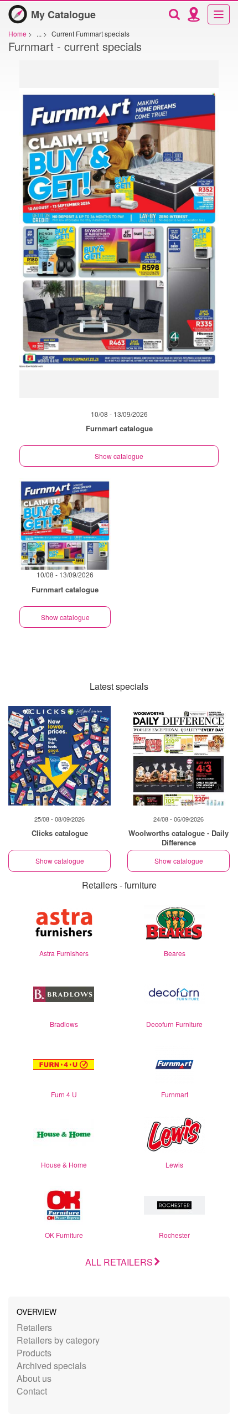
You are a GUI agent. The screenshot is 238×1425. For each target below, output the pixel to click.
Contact (32, 1391)
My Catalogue (63, 14)
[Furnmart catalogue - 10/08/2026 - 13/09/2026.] (119, 234)
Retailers (34, 1327)
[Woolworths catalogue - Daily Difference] (178, 756)
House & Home (64, 1164)
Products (34, 1352)
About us (34, 1378)
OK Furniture (64, 1235)
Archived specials (51, 1365)
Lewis (174, 1164)
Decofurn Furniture (174, 1024)
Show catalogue (119, 456)
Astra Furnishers (64, 953)
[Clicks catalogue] (59, 756)
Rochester (174, 1235)
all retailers (119, 1262)
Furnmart (174, 1094)
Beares (174, 953)
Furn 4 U (64, 1094)
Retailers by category (58, 1340)
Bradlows (64, 1024)
